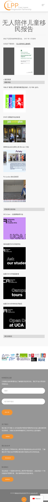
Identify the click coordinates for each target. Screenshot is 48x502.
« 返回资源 (7, 79)
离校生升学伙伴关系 (20, 493)
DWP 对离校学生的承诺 (11, 117)
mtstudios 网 (34, 493)
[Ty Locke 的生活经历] (14, 191)
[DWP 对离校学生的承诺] (14, 131)
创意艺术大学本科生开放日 (12, 304)
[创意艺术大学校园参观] (14, 288)
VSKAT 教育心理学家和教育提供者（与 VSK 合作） (21, 87)
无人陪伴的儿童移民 (23, 44)
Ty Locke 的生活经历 (11, 177)
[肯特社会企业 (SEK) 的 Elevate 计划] (14, 161)
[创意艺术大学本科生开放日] (14, 318)
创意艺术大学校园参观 (11, 274)
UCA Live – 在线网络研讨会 (13, 214)
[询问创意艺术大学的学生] (14, 258)
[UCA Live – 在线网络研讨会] (14, 228)
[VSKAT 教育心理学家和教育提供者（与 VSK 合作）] (14, 101)
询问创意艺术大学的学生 (12, 244)
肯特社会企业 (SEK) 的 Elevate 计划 (16, 147)
